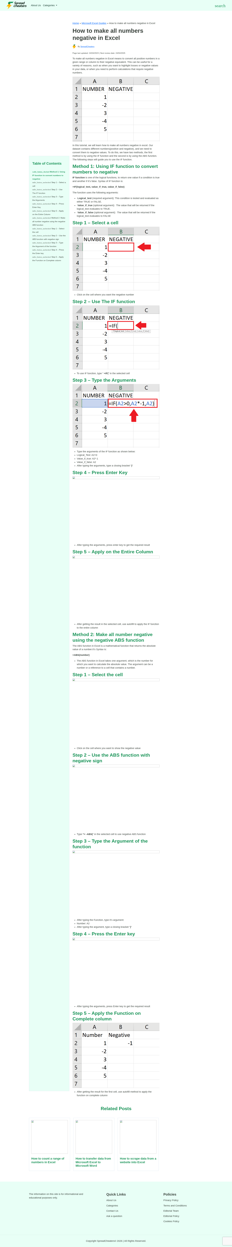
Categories (112, 1205)
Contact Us (112, 1211)
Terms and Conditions (175, 1205)
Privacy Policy (170, 1200)
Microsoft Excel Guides (94, 23)
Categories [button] (49, 5)
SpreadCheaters (87, 46)
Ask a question (114, 1216)
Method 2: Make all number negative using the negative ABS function (48, 221)
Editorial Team (171, 1211)
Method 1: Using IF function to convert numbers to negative (48, 175)
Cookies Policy (171, 1221)
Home (76, 23)
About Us (36, 5)
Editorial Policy (171, 1216)
